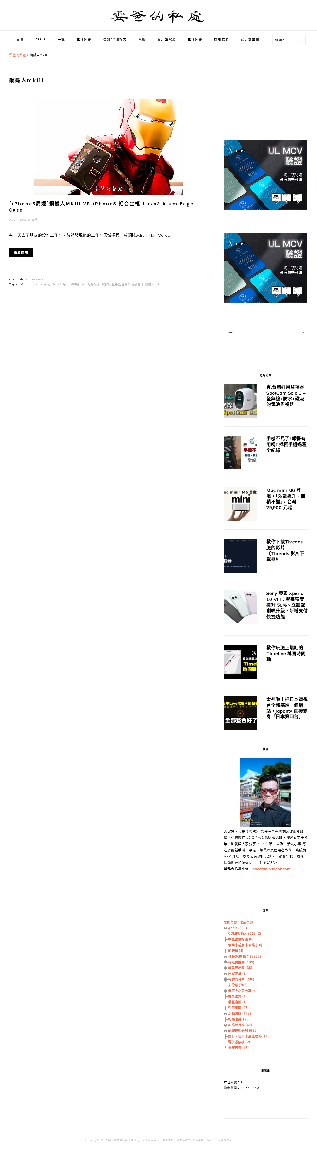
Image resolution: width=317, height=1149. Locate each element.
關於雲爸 (168, 1140)
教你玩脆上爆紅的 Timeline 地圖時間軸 (286, 653)
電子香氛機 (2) (239, 1042)
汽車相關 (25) (238, 1008)
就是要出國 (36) (240, 968)
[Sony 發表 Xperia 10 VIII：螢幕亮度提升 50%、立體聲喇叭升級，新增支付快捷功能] (240, 608)
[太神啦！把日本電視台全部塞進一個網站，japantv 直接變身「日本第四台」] (240, 714)
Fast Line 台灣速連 (219, 1140)
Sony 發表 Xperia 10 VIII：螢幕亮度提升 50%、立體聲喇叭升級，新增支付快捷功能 (287, 605)
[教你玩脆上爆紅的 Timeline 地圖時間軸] (240, 662)
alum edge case (38, 284)
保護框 (95, 284)
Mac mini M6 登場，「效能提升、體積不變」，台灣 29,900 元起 (286, 498)
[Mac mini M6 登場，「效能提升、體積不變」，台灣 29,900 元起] (240, 505)
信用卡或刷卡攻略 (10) (245, 945)
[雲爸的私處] (158, 25)
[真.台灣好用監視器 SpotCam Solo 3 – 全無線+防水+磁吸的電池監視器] (240, 402)
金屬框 (115, 284)
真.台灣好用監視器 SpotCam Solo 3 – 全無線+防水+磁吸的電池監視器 (285, 395)
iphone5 (56, 284)
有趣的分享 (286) (241, 979)
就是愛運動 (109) (241, 962)
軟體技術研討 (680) (243, 1030)
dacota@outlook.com (271, 869)
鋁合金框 (137, 284)
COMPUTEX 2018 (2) (244, 933)
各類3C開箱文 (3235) (244, 956)
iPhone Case (34, 279)
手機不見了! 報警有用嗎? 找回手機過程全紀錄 (286, 444)
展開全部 (230, 922)
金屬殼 (126, 284)
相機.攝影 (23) (239, 1019)
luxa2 (85, 284)
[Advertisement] (261, 83)
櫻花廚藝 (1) (237, 1002)
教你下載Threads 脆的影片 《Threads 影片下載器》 (285, 550)
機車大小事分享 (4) (242, 991)
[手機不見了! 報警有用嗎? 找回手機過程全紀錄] (240, 453)
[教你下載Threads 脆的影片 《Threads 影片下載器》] (240, 556)
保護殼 (105, 284)
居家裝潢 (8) (237, 973)
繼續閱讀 (21, 252)
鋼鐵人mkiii (153, 284)
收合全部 (246, 922)
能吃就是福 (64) (240, 1025)
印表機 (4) (235, 951)
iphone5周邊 (71, 284)
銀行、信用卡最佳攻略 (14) (248, 1036)
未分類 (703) (238, 985)
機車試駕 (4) (237, 996)
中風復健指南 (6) (240, 939)
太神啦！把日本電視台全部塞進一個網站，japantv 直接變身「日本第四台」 (287, 707)
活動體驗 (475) (239, 1013)
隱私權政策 (184, 1140)
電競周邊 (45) (238, 1048)
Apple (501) (237, 928)
